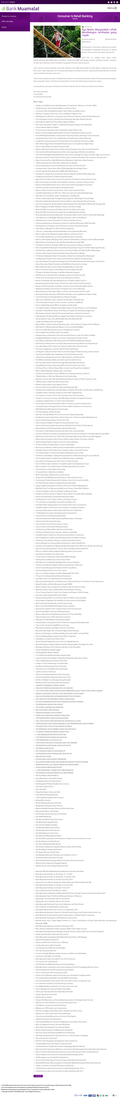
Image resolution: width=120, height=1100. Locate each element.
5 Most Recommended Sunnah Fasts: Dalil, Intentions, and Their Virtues (60, 357)
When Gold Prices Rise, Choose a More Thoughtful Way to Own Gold (59, 267)
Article (4, 27)
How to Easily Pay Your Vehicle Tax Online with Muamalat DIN (56, 387)
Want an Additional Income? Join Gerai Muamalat (53, 1025)
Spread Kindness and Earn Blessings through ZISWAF (54, 584)
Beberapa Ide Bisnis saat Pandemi (47, 811)
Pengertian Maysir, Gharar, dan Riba (48, 792)
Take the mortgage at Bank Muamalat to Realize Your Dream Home (59, 1011)
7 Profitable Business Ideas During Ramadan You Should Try (56, 513)
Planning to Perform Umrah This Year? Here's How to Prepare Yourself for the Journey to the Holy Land (71, 157)
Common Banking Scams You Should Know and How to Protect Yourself (60, 166)
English (12, 2)
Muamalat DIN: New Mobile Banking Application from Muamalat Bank (60, 871)
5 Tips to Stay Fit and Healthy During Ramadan (52, 669)
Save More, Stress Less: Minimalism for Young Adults (54, 579)
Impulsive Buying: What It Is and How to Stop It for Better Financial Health (61, 598)
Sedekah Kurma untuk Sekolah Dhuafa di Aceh (52, 866)
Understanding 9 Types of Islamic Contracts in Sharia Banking (57, 442)
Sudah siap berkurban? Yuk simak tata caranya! (52, 934)
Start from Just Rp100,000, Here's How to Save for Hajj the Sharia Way (59, 415)
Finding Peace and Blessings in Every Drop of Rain (53, 560)
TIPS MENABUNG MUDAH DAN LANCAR (49, 704)
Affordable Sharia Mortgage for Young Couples (52, 409)
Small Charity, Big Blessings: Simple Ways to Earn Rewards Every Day (59, 354)
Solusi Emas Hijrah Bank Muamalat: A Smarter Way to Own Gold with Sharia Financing (65, 201)
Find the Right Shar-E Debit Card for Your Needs (52, 332)
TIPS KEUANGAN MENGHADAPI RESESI (49, 767)
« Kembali (38, 1076)
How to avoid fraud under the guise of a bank (51, 973)
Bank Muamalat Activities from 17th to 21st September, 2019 (57, 910)
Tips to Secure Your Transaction (46, 1038)
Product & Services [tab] (9, 16)
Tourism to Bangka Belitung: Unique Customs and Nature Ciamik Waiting (61, 953)
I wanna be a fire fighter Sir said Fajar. (48, 956)
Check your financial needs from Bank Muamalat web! (54, 992)
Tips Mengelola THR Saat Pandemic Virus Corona (52, 784)
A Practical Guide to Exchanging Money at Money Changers (56, 297)
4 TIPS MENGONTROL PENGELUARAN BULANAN (52, 718)
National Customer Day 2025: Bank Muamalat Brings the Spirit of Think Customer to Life (66, 379)
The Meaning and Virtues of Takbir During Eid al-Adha (54, 177)
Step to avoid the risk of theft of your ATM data (52, 942)
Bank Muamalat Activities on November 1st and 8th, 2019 (55, 877)
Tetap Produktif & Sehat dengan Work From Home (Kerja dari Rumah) (60, 860)
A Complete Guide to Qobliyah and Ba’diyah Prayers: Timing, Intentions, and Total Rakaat (66, 308)
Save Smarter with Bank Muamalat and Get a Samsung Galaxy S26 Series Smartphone (65, 152)
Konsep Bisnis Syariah (43, 800)
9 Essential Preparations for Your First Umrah (51, 570)
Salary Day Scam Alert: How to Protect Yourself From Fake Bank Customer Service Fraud (66, 179)
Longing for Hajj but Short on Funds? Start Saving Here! (55, 401)
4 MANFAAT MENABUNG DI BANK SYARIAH (50, 685)
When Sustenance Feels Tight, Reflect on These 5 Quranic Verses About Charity (63, 291)
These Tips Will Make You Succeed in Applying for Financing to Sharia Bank (61, 1022)
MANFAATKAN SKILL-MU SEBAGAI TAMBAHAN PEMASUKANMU (57, 765)
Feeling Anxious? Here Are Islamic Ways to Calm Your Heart (56, 108)
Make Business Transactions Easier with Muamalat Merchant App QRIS (60, 242)
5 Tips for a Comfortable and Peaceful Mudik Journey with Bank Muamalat (61, 231)
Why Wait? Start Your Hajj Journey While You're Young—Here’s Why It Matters (62, 488)
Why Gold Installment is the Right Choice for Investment (55, 628)
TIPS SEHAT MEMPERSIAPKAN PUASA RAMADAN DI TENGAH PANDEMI (59, 702)
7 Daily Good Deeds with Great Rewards (49, 322)
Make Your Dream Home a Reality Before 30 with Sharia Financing (58, 590)
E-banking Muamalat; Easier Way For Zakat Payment (54, 1044)
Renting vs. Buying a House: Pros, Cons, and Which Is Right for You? (59, 114)
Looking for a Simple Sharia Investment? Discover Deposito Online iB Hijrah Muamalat (65, 174)
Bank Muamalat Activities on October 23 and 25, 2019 (54, 885)
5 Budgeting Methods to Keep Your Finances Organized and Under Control (61, 338)
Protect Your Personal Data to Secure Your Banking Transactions (58, 278)
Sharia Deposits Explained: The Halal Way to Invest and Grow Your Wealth (61, 601)
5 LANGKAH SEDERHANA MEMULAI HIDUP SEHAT (52, 732)
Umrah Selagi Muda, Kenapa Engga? (48, 650)
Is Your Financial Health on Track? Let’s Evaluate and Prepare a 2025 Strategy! (62, 592)
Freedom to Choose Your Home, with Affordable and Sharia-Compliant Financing (64, 398)
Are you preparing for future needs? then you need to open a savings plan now (63, 981)
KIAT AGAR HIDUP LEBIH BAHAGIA (47, 710)
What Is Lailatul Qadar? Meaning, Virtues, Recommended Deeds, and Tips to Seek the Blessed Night (70, 240)
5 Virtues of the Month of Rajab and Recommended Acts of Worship (59, 565)
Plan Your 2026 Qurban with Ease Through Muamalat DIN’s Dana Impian (60, 363)
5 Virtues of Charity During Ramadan (48, 521)
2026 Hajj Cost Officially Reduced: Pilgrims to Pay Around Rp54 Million (59, 327)
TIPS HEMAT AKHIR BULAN (45, 748)
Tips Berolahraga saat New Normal (48, 841)
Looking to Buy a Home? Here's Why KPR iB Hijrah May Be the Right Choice (61, 168)
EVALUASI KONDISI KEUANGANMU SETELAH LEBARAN (54, 688)
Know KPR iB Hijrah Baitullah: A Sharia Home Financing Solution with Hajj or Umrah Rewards (67, 136)
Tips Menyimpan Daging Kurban (47, 822)
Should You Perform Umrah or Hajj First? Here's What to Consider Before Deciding (64, 494)
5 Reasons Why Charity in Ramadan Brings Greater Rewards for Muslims (60, 253)
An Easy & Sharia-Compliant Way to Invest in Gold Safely (55, 445)
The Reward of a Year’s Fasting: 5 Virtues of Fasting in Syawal (56, 499)
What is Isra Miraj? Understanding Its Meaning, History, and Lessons (59, 551)
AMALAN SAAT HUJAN (43, 756)
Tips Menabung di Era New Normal (48, 830)
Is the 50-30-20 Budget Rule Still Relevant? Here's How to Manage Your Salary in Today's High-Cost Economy (73, 155)
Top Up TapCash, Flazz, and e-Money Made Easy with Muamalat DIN (59, 319)
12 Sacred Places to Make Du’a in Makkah (50, 472)
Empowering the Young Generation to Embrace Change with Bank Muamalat (62, 622)
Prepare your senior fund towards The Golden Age (53, 1014)
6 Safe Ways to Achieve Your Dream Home (50, 639)
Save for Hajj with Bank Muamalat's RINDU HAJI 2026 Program (57, 171)
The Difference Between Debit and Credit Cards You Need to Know (58, 360)
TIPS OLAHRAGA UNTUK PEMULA (47, 776)
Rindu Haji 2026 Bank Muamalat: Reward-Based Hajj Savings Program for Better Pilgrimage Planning (70, 248)
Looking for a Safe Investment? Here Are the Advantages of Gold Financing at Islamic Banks (67, 352)
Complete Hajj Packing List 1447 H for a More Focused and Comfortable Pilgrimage (64, 193)
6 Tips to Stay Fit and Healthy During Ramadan (52, 527)
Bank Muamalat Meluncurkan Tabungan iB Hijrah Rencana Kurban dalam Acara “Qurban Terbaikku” (70, 932)
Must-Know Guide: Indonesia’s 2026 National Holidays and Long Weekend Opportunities (66, 294)
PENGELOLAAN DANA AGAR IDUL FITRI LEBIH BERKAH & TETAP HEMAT (60, 694)
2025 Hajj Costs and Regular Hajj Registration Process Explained (57, 562)
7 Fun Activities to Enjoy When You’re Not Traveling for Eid (55, 502)
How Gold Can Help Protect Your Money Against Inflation (55, 122)
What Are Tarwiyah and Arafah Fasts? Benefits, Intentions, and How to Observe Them (65, 182)
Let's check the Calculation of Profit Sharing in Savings (54, 983)
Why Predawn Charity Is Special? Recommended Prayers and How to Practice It (63, 313)
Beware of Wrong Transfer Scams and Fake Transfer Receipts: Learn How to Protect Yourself (67, 149)
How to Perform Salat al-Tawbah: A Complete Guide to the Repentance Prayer (62, 464)
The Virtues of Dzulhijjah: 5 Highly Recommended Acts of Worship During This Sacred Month (67, 456)
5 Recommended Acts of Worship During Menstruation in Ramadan (59, 519)
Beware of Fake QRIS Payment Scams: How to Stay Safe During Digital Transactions (64, 185)
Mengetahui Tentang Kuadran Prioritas (49, 806)
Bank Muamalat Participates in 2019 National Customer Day (56, 918)
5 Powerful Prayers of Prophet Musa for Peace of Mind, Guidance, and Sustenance (64, 406)
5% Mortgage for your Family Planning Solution (52, 1057)
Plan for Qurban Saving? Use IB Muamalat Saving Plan (54, 1030)
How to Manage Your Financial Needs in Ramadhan (53, 989)
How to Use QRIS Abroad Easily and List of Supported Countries (58, 330)
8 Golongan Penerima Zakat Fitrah (47, 852)
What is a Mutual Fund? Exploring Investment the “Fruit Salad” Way (59, 614)
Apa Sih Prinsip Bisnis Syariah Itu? (47, 940)
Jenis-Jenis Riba (41, 789)
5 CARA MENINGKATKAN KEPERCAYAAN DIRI (51, 735)
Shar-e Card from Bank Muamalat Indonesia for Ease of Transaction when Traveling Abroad (67, 1052)
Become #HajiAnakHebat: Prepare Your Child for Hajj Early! (56, 636)
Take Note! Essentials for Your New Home (50, 554)
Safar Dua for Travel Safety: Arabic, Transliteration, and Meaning (57, 196)
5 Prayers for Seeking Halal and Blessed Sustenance (53, 576)
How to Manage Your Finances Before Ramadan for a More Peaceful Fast (60, 543)
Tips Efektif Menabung (43, 817)
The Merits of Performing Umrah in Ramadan (51, 666)
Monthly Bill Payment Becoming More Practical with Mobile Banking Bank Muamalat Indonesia (68, 1063)
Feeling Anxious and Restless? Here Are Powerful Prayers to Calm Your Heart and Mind (65, 335)
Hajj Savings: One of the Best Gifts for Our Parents (53, 899)
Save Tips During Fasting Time (46, 951)
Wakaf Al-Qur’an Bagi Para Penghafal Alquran (51, 863)
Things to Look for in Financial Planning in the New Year (55, 1066)
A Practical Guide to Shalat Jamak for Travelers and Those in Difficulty (59, 302)
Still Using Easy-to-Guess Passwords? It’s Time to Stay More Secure (58, 220)
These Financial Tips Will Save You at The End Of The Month (56, 1016)
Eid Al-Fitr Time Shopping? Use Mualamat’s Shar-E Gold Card (56, 1041)
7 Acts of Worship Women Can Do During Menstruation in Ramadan (59, 237)
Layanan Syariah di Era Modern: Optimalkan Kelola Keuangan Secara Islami (61, 658)
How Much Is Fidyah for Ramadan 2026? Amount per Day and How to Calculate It (64, 245)
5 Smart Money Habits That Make (47, 127)
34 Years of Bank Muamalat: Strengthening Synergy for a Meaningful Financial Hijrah (65, 198)
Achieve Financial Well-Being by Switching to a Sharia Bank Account (59, 477)
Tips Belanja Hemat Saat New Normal (48, 781)
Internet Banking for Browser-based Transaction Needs (54, 970)
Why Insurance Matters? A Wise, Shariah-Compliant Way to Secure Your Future (63, 447)
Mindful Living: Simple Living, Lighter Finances (52, 385)
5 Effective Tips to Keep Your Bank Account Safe (52, 382)
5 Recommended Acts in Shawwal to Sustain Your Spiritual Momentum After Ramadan (66, 223)
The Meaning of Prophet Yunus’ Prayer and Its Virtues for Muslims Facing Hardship (64, 259)
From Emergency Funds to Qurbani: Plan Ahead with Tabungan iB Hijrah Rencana (64, 119)
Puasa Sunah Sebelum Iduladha (46, 825)
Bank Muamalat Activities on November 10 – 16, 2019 (54, 874)
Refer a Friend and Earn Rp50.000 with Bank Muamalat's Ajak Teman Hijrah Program (64, 160)
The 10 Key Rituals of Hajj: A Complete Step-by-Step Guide (56, 483)
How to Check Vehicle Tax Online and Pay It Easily (52, 147)
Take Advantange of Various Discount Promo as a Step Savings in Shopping (62, 1036)
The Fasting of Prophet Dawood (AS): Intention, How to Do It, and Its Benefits (62, 480)
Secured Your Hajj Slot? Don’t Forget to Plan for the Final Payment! (58, 609)
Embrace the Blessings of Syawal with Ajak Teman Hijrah (55, 497)
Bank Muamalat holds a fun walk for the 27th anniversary (55, 959)
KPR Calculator (7, 21)
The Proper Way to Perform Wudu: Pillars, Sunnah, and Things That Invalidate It (63, 368)
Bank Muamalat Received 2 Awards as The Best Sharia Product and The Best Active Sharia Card (68, 912)
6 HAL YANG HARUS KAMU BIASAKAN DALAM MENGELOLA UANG (58, 721)
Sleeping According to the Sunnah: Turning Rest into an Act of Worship (60, 289)
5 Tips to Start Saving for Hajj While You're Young (52, 625)
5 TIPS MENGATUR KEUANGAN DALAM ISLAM (51, 737)
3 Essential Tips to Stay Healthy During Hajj (50, 469)
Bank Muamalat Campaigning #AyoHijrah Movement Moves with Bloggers (61, 937)
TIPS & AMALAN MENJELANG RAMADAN (49, 707)
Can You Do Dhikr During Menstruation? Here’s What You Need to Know (60, 111)
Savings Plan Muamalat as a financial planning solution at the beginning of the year (64, 1000)
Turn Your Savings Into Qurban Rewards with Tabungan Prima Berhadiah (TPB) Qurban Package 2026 (70, 204)
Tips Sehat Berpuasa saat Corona (47, 833)
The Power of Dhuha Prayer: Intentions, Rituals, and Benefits (56, 532)
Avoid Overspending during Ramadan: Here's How (53, 677)
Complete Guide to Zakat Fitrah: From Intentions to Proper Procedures (60, 508)
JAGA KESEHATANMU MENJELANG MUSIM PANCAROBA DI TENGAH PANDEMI (62, 762)
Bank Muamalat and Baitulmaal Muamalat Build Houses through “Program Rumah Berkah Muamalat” (71, 893)
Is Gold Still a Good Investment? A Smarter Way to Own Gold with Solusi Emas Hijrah (65, 141)
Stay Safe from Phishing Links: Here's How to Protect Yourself (57, 461)
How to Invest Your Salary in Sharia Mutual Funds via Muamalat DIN (59, 270)
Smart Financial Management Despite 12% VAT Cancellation (56, 568)
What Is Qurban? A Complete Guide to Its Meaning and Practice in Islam (60, 467)
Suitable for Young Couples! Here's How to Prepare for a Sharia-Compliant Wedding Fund (66, 417)
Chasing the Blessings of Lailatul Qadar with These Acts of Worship (59, 510)
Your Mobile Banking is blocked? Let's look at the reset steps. (57, 986)
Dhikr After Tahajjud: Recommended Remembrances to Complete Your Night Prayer (65, 144)
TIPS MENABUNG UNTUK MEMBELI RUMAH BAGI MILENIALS (56, 729)
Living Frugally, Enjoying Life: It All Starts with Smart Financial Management (62, 486)
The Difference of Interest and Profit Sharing (51, 1005)
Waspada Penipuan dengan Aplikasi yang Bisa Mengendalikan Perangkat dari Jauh (64, 644)
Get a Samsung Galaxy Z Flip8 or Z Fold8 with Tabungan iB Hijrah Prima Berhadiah (64, 125)
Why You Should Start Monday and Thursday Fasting (54, 603)
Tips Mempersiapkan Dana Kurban (48, 828)
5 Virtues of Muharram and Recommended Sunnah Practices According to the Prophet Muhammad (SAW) (72, 434)
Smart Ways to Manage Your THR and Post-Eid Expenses (55, 229)
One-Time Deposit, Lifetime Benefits (48, 412)
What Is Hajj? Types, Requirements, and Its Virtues (53, 475)
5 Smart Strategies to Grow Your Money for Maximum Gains (56, 491)
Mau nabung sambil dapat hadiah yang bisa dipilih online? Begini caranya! (61, 929)
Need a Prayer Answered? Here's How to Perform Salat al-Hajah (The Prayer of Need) (65, 439)
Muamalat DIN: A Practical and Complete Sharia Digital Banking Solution (60, 212)
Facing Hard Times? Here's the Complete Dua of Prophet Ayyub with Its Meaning (63, 138)
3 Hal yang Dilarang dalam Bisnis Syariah (50, 798)
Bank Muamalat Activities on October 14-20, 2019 (53, 888)
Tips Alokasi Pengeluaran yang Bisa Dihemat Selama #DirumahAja (58, 847)
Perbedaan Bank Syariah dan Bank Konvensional (52, 683)
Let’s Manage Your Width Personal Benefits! (50, 948)
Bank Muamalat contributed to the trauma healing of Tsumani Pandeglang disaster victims (67, 967)
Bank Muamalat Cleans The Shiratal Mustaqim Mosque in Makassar (59, 896)
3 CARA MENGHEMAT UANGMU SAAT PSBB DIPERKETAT (55, 770)
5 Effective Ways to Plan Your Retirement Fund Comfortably (56, 376)
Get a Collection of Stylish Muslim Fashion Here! (52, 907)
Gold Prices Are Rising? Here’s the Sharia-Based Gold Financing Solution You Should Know (67, 343)
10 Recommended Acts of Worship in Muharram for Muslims (56, 163)
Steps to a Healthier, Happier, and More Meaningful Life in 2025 (57, 573)
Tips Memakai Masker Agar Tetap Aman (49, 819)
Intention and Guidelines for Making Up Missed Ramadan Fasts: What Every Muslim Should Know (69, 546)
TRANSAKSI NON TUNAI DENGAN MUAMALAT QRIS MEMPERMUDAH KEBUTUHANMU (65, 724)
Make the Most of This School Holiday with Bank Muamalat (56, 428)
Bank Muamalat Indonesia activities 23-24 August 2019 (54, 926)
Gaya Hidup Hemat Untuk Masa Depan (49, 778)
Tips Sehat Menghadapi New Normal (48, 844)
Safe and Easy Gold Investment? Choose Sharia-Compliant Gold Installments (62, 549)
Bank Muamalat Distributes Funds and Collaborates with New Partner (60, 904)
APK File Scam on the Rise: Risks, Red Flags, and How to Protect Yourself (60, 275)
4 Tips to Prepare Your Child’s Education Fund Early (53, 617)
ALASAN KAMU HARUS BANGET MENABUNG (51, 759)
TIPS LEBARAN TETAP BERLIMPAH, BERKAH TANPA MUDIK (55, 699)
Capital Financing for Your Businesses (48, 1019)
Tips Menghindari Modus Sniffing (47, 653)
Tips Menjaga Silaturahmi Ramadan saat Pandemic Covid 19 (56, 855)
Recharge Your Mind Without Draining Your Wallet (53, 620)
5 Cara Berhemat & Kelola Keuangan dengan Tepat (53, 655)
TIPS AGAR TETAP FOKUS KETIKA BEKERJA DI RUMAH (54, 726)
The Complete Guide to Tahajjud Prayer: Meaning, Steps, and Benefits (59, 458)
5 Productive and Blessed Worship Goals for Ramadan (54, 529)
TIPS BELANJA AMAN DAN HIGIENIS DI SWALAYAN (53, 715)
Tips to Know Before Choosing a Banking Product (53, 612)
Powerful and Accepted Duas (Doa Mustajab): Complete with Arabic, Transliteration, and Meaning (69, 390)
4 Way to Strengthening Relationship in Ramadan (53, 674)
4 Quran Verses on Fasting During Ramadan (51, 516)
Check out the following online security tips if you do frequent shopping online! (63, 975)
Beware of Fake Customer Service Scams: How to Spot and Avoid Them (60, 190)
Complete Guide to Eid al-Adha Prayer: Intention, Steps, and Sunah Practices (62, 450)
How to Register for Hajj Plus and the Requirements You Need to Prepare (61, 538)
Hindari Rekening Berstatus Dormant (48, 803)
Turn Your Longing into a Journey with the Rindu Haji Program (57, 349)
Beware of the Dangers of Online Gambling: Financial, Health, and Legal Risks (62, 633)
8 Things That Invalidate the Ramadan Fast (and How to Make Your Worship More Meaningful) (68, 250)
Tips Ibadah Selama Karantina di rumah (49, 858)
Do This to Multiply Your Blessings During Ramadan (53, 680)
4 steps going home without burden (48, 945)
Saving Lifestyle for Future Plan (46, 994)
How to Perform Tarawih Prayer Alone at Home (52, 524)
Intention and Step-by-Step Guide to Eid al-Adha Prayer (55, 188)
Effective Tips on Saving (44, 997)
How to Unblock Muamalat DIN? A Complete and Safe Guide (56, 305)
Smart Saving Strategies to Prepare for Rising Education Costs (57, 423)
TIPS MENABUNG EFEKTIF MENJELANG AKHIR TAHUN (54, 754)
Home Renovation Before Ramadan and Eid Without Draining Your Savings (61, 264)
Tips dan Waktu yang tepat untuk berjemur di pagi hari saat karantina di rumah (63, 838)
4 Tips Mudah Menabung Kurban (47, 795)
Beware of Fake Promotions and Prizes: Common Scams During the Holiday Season (64, 286)
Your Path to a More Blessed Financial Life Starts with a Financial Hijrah (60, 431)
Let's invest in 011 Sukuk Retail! (46, 962)
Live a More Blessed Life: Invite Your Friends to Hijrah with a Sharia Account (61, 346)
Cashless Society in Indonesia (46, 672)
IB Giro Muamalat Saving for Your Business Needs (53, 1027)
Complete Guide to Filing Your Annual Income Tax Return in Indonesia (60, 535)
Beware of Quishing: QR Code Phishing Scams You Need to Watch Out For (61, 281)
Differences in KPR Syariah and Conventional (51, 1008)
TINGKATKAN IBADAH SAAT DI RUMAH (49, 713)
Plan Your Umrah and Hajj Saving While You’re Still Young (55, 1033)
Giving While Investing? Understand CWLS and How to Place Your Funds (60, 365)
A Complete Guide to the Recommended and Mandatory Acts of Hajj (59, 453)
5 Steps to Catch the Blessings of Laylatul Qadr (52, 663)
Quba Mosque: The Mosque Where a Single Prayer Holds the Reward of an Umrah (64, 316)
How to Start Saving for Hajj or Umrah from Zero (52, 420)
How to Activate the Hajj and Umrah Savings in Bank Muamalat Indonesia (61, 1060)
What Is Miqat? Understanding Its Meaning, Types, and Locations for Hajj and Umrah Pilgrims (68, 324)
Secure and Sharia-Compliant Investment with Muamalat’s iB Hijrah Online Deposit (64, 425)
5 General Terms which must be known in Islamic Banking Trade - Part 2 (60, 1068)
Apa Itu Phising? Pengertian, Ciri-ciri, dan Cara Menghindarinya (57, 642)
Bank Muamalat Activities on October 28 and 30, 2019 (54, 880)
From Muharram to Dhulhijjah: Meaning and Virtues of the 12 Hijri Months (61, 218)
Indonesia (4, 2)
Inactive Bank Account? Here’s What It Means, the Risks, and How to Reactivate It (63, 404)
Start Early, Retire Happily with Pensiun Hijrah (51, 595)
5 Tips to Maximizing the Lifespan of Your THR (51, 661)
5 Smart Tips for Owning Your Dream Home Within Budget (56, 557)
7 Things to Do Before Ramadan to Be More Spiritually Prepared (57, 272)
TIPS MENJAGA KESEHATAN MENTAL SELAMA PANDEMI (54, 773)
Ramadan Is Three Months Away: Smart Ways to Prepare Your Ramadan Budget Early (65, 311)
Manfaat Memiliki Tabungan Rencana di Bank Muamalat (55, 808)
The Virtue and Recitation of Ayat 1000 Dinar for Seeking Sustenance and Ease (62, 374)
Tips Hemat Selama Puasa (44, 787)
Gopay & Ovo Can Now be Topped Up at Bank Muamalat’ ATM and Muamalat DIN (63, 882)
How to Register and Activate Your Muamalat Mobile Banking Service (59, 1055)
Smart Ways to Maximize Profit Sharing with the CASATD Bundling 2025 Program (63, 341)
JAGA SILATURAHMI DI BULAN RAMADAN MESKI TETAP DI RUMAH (58, 696)
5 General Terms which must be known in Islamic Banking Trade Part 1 (60, 1071)
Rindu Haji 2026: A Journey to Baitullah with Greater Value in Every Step (60, 209)
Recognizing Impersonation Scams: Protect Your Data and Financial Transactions (63, 283)
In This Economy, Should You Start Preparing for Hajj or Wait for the (59, 130)
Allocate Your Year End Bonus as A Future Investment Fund (56, 1003)
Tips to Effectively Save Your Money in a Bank (51, 891)
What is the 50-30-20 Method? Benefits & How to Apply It (55, 606)
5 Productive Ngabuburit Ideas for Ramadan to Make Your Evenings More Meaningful (65, 256)
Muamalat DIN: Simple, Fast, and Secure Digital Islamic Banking (57, 631)
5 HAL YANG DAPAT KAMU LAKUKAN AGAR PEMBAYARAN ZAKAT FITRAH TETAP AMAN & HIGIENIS (69, 691)
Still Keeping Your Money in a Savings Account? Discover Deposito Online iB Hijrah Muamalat (68, 116)
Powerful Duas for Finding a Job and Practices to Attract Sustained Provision (62, 226)
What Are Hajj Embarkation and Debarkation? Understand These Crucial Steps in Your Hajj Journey (70, 581)
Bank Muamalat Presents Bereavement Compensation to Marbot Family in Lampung (65, 915)
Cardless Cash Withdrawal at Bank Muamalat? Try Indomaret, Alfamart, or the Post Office (66, 106)
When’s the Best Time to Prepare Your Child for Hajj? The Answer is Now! (60, 587)
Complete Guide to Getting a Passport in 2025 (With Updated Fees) (59, 393)
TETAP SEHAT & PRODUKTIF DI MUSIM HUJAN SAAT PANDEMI (56, 743)
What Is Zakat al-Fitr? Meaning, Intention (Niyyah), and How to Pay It (59, 234)
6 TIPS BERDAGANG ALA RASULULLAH (49, 740)
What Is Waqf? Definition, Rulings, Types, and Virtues (53, 371)
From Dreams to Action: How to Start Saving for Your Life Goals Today (60, 395)
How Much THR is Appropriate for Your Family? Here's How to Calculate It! (61, 505)
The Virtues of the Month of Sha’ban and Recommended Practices (58, 540)
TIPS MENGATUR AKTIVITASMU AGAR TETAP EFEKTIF (53, 746)
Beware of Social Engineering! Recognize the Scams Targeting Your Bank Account (64, 133)
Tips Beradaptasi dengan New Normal (49, 849)
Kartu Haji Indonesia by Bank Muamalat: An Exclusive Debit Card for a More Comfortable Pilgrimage (70, 215)
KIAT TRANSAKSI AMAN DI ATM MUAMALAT (50, 751)
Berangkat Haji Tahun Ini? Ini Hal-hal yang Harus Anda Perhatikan (58, 647)
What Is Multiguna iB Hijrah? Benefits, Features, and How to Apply (58, 207)
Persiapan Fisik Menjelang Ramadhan (48, 836)
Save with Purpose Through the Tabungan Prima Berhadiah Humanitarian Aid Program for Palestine (70, 261)
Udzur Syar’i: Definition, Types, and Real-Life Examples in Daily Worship (60, 300)
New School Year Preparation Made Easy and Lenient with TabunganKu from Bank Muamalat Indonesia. (71, 1049)
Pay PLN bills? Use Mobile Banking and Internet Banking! (55, 964)
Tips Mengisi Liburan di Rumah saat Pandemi (51, 814)
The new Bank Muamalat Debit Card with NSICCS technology (56, 978)
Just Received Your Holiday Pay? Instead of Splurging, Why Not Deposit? (60, 1046)
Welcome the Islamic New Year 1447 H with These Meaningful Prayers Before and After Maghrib (68, 436)
